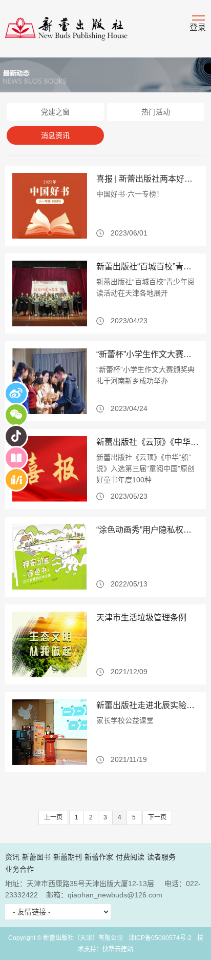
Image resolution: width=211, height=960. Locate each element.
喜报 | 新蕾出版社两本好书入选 (147, 178)
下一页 (157, 817)
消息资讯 (55, 135)
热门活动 (155, 112)
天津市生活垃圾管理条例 (141, 617)
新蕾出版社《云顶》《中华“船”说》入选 (147, 442)
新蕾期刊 (67, 857)
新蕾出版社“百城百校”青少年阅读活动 (147, 266)
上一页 (53, 817)
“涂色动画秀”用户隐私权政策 (147, 529)
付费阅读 (130, 857)
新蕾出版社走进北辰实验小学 (147, 705)
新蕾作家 (99, 857)
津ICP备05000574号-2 (160, 938)
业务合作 (19, 869)
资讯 (12, 857)
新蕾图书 (36, 857)
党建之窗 (55, 112)
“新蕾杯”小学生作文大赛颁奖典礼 (147, 354)
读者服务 (161, 857)
